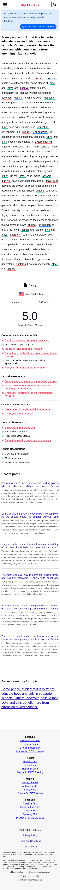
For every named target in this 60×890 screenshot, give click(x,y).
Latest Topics (30, 811)
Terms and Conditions (30, 841)
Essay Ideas (30, 790)
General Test (30, 765)
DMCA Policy (30, 846)
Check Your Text (39, 27)
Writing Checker (30, 782)
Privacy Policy (30, 835)
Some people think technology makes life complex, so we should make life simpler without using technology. (30, 515)
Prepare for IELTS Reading (30, 772)
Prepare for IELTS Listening (30, 751)
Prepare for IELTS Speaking (30, 818)
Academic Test (30, 761)
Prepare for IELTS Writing (30, 793)
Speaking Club (30, 814)
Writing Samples (30, 786)
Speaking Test (30, 803)
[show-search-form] (54, 4)
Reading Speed (30, 769)
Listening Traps (30, 744)
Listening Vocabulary (30, 748)
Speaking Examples (30, 807)
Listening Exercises (30, 740)
